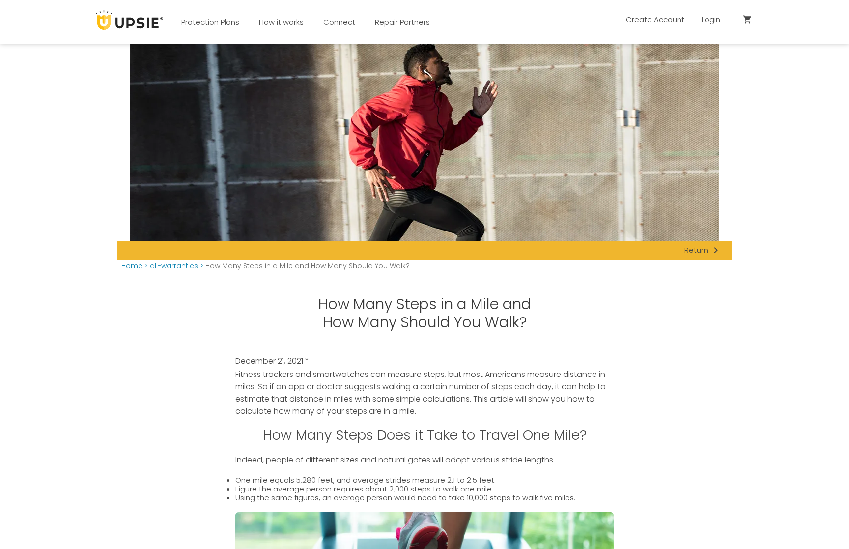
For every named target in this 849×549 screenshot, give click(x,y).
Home (131, 266)
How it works (281, 22)
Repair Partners (402, 22)
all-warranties (174, 266)
